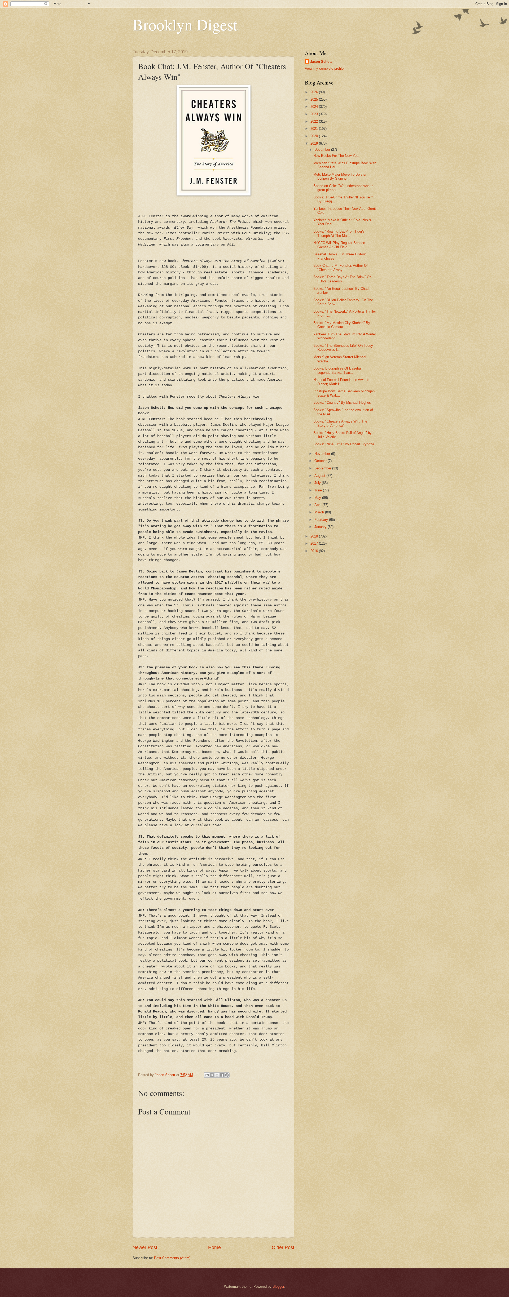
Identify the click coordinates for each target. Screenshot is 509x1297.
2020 (314, 136)
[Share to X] (217, 1075)
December (322, 150)
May (318, 498)
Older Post (283, 1247)
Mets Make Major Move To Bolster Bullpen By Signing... (339, 176)
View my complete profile (324, 68)
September (323, 468)
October (321, 461)
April (318, 505)
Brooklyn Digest (185, 24)
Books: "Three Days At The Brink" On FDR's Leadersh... (342, 279)
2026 (314, 92)
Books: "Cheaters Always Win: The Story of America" (340, 423)
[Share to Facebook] (222, 1075)
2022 (314, 121)
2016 (314, 551)
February (321, 520)
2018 (314, 536)
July (318, 483)
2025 (314, 99)
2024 (314, 107)
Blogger (278, 1287)
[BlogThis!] (211, 1075)
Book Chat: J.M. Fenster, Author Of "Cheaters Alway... (340, 268)
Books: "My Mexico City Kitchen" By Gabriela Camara (341, 325)
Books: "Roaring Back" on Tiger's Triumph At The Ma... (339, 233)
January (321, 527)
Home (214, 1247)
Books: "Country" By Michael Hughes (342, 403)
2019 (314, 143)
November (322, 454)
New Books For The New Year (336, 156)
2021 (314, 129)
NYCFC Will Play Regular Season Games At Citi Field (339, 245)
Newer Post (145, 1247)
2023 (314, 114)
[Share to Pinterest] (227, 1075)
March (319, 512)
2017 (314, 543)
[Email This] (206, 1075)
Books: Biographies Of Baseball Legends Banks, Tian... (337, 370)
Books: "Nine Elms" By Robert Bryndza (343, 444)
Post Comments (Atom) (172, 1258)
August (320, 476)
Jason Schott (321, 62)
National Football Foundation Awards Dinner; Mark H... (341, 382)
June (318, 490)
